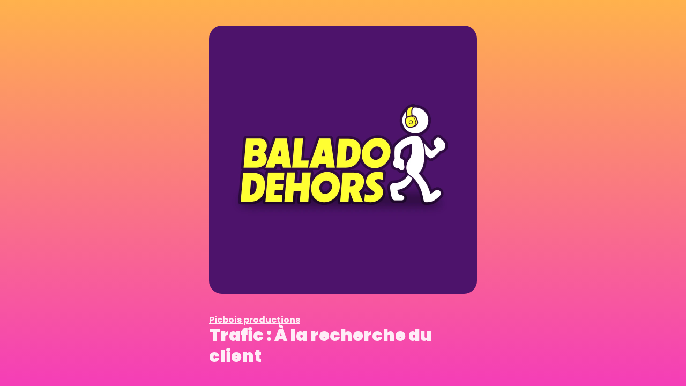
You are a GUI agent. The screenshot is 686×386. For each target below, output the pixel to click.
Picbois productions (254, 320)
